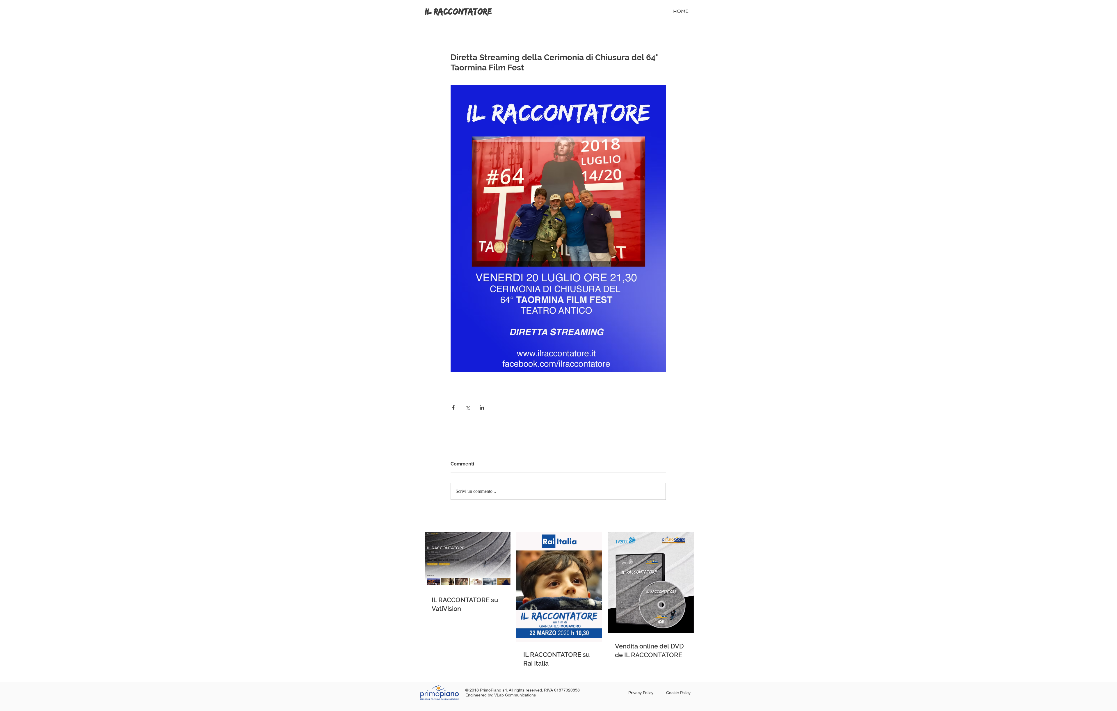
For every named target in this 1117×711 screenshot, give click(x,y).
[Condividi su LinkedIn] (482, 407)
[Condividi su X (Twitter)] (467, 407)
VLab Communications (515, 695)
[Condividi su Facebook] (453, 407)
